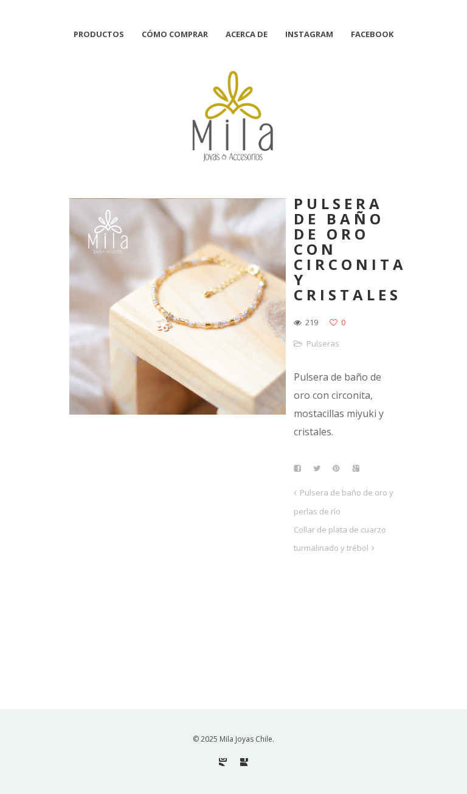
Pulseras (322, 343)
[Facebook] (244, 762)
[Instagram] (223, 762)
